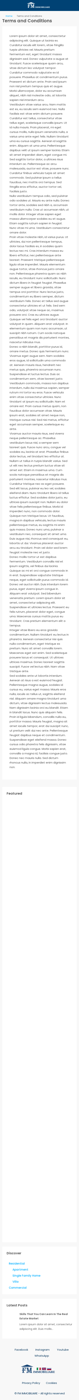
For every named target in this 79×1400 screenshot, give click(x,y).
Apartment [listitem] (20, 1269)
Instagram (42, 1350)
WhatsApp (41, 1356)
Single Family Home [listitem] (26, 1276)
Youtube (62, 1350)
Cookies (51, 1383)
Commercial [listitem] (18, 1288)
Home (9, 16)
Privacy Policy (31, 1383)
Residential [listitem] (17, 1263)
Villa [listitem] (15, 1282)
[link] (12, 1317)
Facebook (21, 1350)
